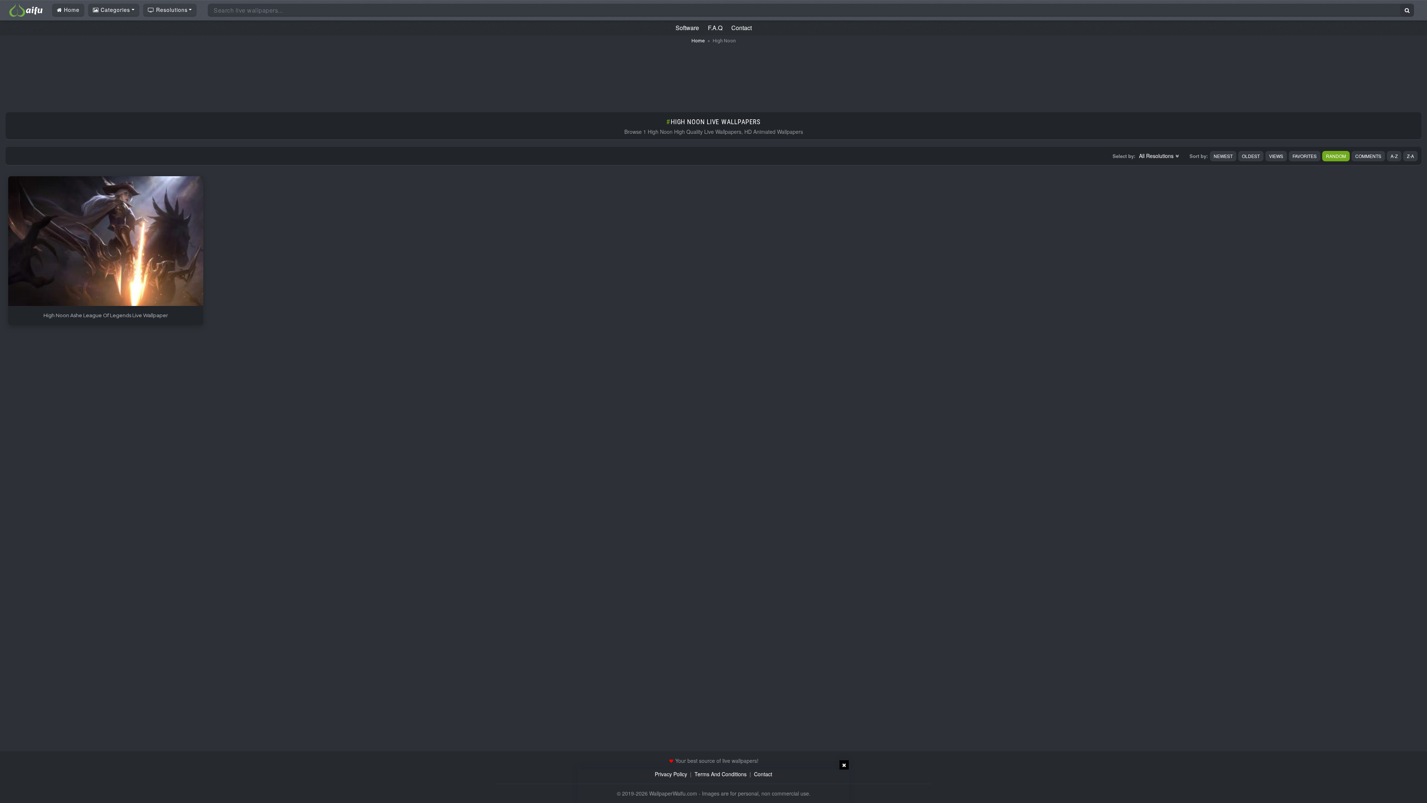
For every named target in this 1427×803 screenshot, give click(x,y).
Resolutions (171, 9)
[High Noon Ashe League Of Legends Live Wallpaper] (105, 241)
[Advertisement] (713, 74)
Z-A (1410, 156)
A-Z (1394, 156)
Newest (1223, 156)
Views (1276, 156)
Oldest (1251, 156)
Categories (114, 9)
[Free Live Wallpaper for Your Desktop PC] (26, 9)
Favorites (1304, 156)
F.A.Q (715, 27)
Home (71, 9)
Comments (1368, 156)
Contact (741, 27)
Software (687, 27)
